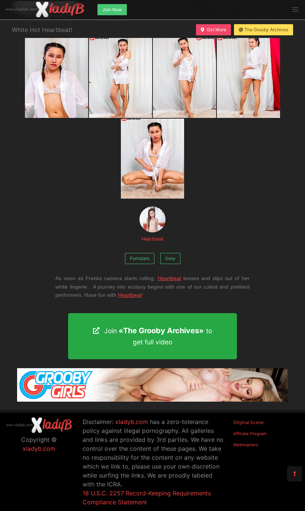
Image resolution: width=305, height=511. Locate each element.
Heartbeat (152, 239)
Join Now (112, 9)
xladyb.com (39, 448)
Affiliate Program (250, 433)
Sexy (170, 258)
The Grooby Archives (266, 29)
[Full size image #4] (152, 159)
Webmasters (245, 444)
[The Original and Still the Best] (152, 399)
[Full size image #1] (120, 78)
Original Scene (248, 422)
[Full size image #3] (248, 78)
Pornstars (140, 258)
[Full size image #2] (184, 78)
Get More (216, 29)
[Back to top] (294, 473)
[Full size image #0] (56, 78)
